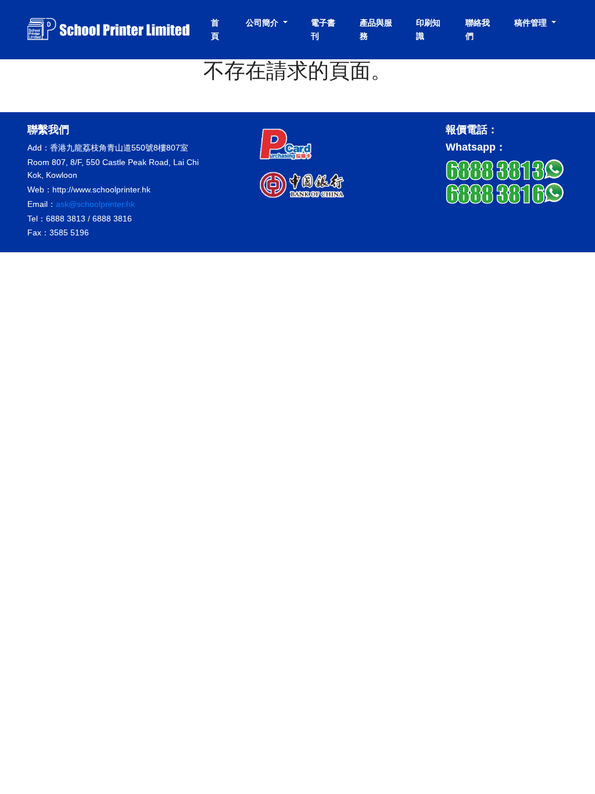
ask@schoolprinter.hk (95, 204)
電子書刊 (323, 29)
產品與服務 (376, 29)
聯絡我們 (477, 29)
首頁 (215, 29)
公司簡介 (263, 22)
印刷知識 (428, 29)
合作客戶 (259, 87)
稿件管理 (531, 22)
